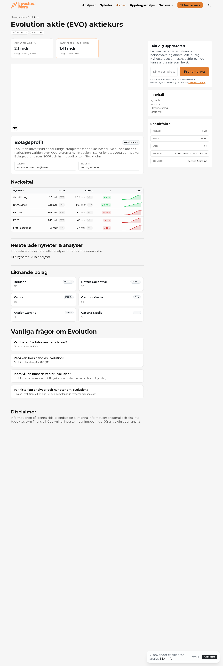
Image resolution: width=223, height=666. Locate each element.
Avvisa (195, 657)
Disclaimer (156, 111)
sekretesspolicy (196, 82)
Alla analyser (40, 257)
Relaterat (155, 104)
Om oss (164, 5)
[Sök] (209, 5)
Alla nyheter (20, 257)
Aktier (121, 5)
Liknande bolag (159, 108)
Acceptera (209, 657)
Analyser (89, 5)
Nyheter (106, 5)
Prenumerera (194, 71)
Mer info (166, 658)
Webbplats (131, 142)
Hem (14, 17)
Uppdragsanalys (142, 5)
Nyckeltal (155, 100)
